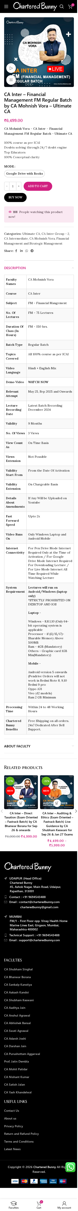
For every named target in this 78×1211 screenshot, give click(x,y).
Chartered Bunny (44, 1167)
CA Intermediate (16, 238)
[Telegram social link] (32, 251)
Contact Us (11, 1110)
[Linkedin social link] (21, 251)
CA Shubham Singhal (18, 969)
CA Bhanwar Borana (17, 977)
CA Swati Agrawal (16, 1031)
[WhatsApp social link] (26, 251)
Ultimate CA (31, 234)
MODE (9, 166)
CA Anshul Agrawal (17, 1015)
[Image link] (28, 866)
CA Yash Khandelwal (18, 1092)
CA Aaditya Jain (14, 1008)
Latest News (12, 1149)
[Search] (61, 6)
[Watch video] (11, 68)
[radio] (24, 173)
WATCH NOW (38, 382)
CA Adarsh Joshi (15, 1038)
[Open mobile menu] (6, 6)
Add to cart (38, 186)
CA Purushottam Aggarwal (22, 1054)
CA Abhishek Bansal (17, 1023)
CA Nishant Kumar (16, 1077)
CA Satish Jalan (14, 1084)
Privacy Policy (13, 1126)
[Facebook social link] (16, 251)
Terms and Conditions (19, 1141)
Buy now (15, 197)
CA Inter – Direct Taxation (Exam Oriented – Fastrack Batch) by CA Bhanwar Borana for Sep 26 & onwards (21, 821)
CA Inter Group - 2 (55, 234)
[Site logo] (35, 6)
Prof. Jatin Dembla (16, 1061)
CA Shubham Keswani (19, 1000)
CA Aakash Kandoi (16, 992)
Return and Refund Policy (21, 1134)
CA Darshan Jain (15, 1046)
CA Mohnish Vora (42, 238)
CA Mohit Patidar (16, 1069)
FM (26, 134)
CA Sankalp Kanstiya (18, 984)
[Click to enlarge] (11, 80)
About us (10, 1118)
